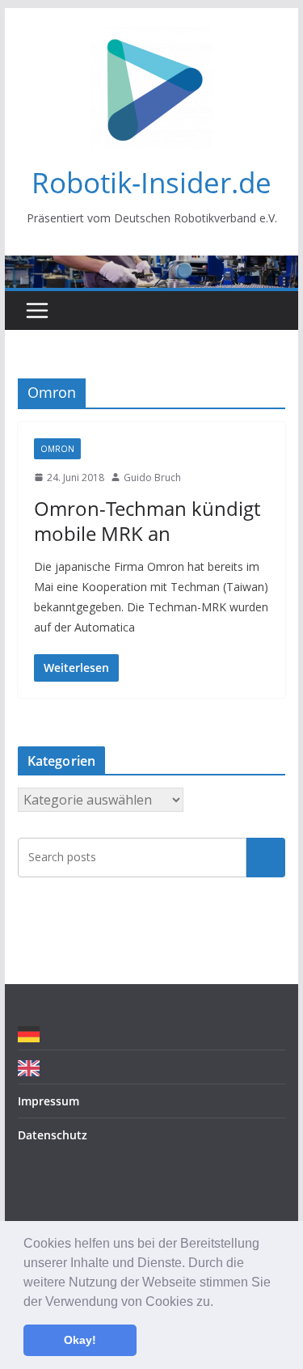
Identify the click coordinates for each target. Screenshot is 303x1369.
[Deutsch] (33, 1033)
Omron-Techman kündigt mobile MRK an (147, 521)
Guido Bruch (152, 477)
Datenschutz (52, 1135)
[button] (219, 1302)
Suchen (265, 857)
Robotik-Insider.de (151, 182)
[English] (33, 1067)
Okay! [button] (80, 1339)
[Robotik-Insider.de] (152, 267)
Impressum (48, 1101)
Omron (57, 448)
